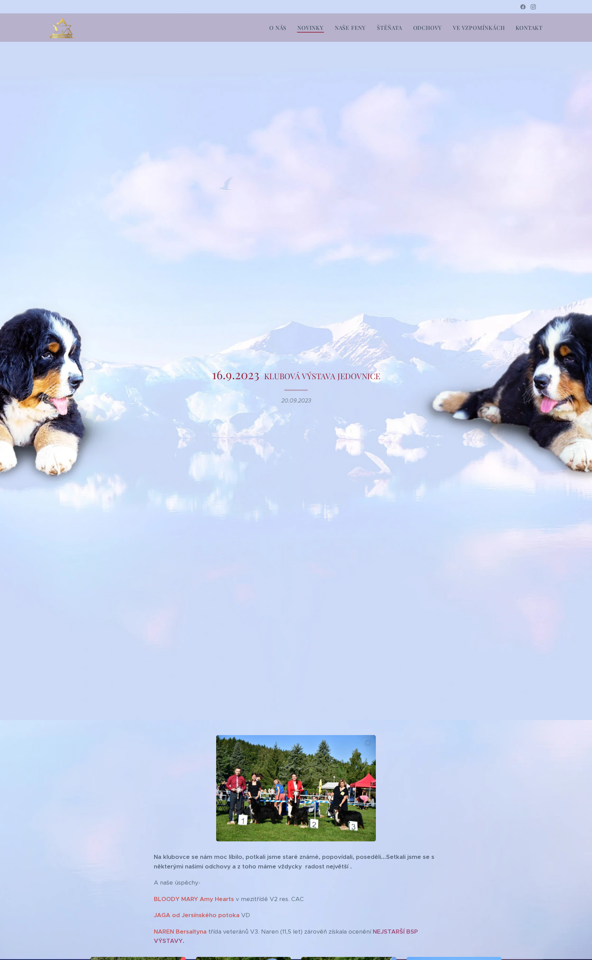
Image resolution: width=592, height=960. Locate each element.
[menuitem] (280, 27)
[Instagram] (533, 7)
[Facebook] (523, 7)
